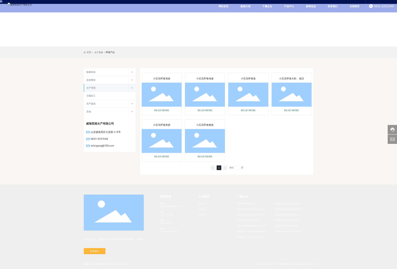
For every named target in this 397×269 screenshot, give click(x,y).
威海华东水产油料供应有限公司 (288, 231)
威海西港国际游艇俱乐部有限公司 (289, 209)
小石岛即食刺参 (161, 125)
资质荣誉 (202, 214)
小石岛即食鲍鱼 (205, 125)
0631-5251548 (384, 6)
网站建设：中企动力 (289, 264)
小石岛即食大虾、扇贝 (291, 78)
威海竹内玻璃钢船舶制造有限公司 (251, 226)
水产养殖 (98, 52)
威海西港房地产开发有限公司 (287, 220)
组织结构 (202, 209)
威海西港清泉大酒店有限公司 (287, 214)
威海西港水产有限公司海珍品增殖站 (252, 231)
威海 (303, 264)
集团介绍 (202, 203)
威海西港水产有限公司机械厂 (287, 226)
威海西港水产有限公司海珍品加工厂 (252, 237)
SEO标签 (123, 264)
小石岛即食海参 (161, 78)
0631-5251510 (166, 223)
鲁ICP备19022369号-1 (267, 264)
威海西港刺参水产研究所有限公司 (251, 209)
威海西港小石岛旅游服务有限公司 (251, 214)
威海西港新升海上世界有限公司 (288, 203)
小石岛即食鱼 (248, 78)
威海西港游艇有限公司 (246, 203)
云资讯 (310, 264)
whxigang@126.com (102, 145)
